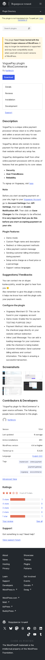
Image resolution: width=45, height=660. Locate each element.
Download (8, 77)
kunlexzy (10, 70)
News (5, 559)
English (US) (37, 456)
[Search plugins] (29, 28)
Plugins (27, 564)
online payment (36, 462)
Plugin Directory (9, 11)
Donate (28, 585)
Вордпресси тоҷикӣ (18, 622)
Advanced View (9, 479)
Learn (5, 576)
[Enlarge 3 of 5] (18, 390)
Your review (7, 521)
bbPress (7, 606)
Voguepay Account (32, 199)
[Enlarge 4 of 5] (39, 374)
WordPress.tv (9, 589)
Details (8, 87)
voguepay (24, 472)
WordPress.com (11, 598)
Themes (27, 559)
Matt (6, 602)
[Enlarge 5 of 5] (39, 385)
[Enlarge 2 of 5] (18, 380)
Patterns (28, 568)
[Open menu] (41, 3)
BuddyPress (9, 611)
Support (8, 112)
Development (11, 106)
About (5, 555)
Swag (27, 589)
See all (39, 521)
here (31, 183)
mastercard (24, 462)
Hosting (6, 564)
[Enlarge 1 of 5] (18, 374)
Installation (10, 99)
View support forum (11, 540)
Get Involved (30, 576)
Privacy (5, 568)
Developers (7, 585)
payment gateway (35, 467)
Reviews (9, 93)
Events (27, 581)
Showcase (28, 555)
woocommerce (36, 472)
